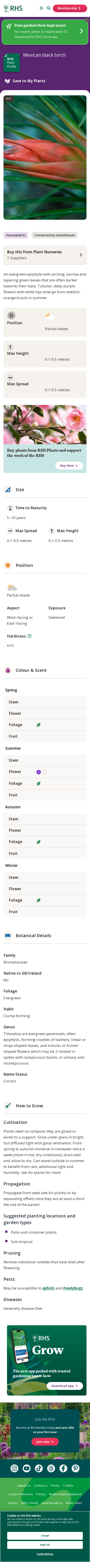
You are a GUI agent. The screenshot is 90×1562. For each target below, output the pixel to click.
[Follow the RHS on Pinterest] (76, 1468)
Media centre (74, 1503)
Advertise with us (52, 1503)
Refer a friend (29, 1503)
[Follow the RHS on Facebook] (63, 1468)
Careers (13, 1503)
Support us (24, 1485)
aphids (48, 1288)
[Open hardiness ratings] (29, 636)
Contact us (40, 1485)
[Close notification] (87, 20)
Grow (48, 1350)
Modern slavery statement (65, 1494)
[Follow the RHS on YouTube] (27, 1468)
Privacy (55, 1485)
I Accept (45, 1535)
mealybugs (73, 1288)
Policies (41, 1494)
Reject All (45, 1544)
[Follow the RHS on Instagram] (14, 1468)
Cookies (68, 1485)
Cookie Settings (45, 1554)
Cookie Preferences (21, 1494)
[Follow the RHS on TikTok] (39, 1468)
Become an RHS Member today (45, 1430)
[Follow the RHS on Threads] (51, 1468)
